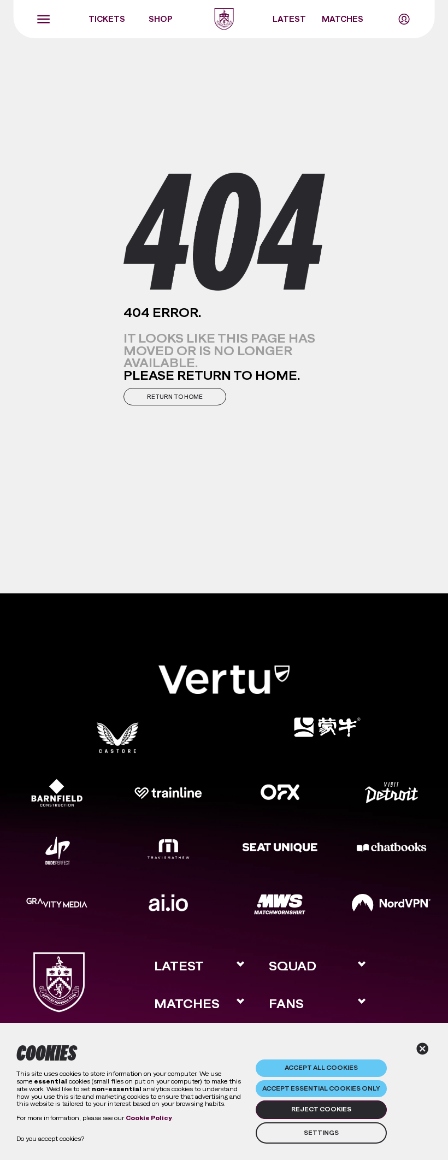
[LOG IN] (403, 19)
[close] (422, 1048)
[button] (175, 396)
